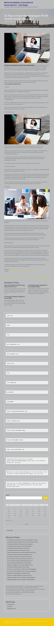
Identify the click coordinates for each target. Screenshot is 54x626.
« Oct (26, 524)
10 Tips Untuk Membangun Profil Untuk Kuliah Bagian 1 (19, 65)
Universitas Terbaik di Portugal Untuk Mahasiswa (20, 544)
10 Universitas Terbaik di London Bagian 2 (27, 592)
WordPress (18, 622)
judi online (10, 363)
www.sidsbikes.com (12, 354)
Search (7, 495)
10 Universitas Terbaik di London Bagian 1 (13, 592)
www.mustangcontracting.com (12, 84)
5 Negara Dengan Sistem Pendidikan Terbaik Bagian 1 (21, 579)
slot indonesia (11, 382)
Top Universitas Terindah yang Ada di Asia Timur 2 (20, 558)
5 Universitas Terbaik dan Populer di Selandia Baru (14, 587)
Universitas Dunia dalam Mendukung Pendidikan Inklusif (22, 540)
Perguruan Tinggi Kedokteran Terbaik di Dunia (19, 575)
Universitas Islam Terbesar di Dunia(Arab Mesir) (37, 286)
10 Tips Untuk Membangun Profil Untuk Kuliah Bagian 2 (21, 569)
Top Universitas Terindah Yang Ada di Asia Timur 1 (14, 286)
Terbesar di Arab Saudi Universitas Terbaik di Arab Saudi (21, 552)
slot (8, 334)
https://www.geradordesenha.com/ (17, 411)
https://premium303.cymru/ (15, 440)
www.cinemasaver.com (13, 344)
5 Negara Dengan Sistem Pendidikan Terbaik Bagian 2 (21, 577)
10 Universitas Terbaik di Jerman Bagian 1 (13, 590)
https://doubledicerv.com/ (26, 483)
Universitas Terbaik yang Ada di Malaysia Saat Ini (19, 554)
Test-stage (12, 269)
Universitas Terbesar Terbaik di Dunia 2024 (14, 297)
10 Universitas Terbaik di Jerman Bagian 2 (27, 590)
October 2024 (10, 604)
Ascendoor (6, 622)
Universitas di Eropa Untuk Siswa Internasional (19, 556)
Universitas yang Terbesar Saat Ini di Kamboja (19, 562)
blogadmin (25, 21)
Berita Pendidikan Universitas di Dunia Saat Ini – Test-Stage (18, 3)
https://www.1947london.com (15, 449)
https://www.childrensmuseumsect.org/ (19, 460)
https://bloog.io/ (25, 472)
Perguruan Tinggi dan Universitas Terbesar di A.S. (20, 565)
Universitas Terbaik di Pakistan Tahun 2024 (18, 548)
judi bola (10, 315)
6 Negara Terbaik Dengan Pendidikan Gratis (18, 573)
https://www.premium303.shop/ (16, 430)
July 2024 (9, 606)
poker (8, 325)
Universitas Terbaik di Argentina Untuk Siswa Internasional (22, 542)
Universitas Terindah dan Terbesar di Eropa (18, 550)
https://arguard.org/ (13, 420)
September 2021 (11, 608)
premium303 (10, 392)
